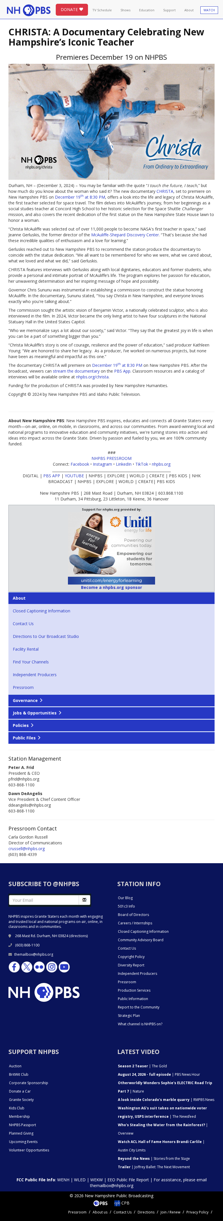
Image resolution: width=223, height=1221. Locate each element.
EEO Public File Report (128, 1179)
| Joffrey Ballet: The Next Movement (154, 1166)
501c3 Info (126, 906)
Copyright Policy (131, 956)
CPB (125, 1203)
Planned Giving (21, 1133)
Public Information (133, 998)
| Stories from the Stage (154, 1158)
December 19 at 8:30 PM (80, 197)
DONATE (70, 9)
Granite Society (21, 1099)
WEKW (96, 1179)
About (189, 10)
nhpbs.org (161, 464)
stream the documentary (76, 371)
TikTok (141, 464)
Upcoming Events (23, 1141)
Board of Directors (133, 914)
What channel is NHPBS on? (140, 1024)
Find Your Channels (31, 662)
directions (78, 935)
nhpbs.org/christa (92, 377)
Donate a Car (20, 1091)
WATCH (209, 10)
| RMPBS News (166, 1099)
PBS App (122, 371)
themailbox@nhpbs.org (33, 954)
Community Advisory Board (140, 939)
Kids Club (16, 1108)
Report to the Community (138, 1007)
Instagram (102, 464)
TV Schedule (102, 10)
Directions (146, 1212)
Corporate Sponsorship (28, 1082)
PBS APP (51, 475)
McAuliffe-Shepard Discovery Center (125, 234)
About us (100, 1212)
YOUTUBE (74, 475)
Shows (125, 10)
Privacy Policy (197, 1212)
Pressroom (23, 687)
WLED (80, 1179)
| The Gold (142, 1066)
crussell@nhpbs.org (26, 848)
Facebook (80, 464)
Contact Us (23, 623)
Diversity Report (131, 965)
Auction (15, 1066)
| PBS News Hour (159, 1074)
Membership (19, 1116)
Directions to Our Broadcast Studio (46, 636)
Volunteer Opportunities (29, 1150)
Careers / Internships (135, 923)
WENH (63, 1179)
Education (146, 10)
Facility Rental (26, 649)
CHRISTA (165, 191)
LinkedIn (124, 464)
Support (169, 10)
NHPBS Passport (22, 1124)
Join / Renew (170, 1212)
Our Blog (125, 897)
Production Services (134, 990)
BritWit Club (18, 1074)
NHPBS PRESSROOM (111, 458)
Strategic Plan (129, 1015)
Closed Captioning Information (41, 611)
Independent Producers (35, 674)
